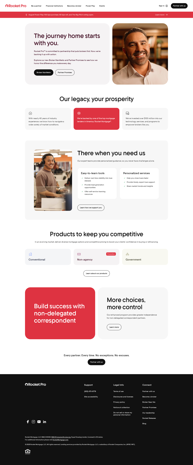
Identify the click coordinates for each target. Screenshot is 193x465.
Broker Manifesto (44, 72)
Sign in (161, 6)
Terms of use (118, 391)
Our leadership (148, 413)
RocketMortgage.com (60, 440)
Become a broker (74, 6)
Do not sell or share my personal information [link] (122, 413)
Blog (144, 423)
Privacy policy (119, 402)
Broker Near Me (148, 402)
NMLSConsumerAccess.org (61, 437)
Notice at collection (121, 407)
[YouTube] (39, 421)
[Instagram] (33, 421)
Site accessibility (91, 397)
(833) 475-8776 (90, 391)
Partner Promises (65, 72)
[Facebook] (28, 421)
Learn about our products (96, 273)
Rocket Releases (149, 418)
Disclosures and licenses (123, 397)
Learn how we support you (91, 207)
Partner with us (179, 6)
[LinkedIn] (44, 421)
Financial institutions (54, 6)
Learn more (159, 15)
